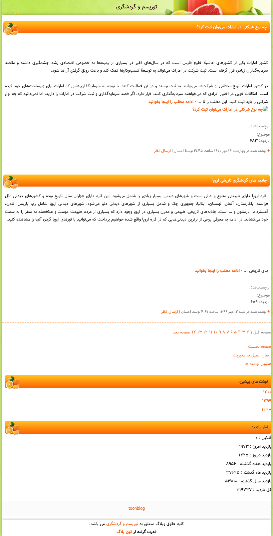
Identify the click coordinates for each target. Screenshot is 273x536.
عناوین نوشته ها (257, 364)
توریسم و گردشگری (136, 7)
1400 (267, 392)
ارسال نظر (162, 151)
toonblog (137, 508)
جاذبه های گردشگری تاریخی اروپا (239, 180)
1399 (266, 401)
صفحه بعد (181, 332)
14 (194, 332)
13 (199, 332)
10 (215, 332)
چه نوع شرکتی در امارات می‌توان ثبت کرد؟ (231, 27)
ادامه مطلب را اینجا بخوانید (170, 102)
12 (205, 332)
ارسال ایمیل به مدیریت (252, 355)
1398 (266, 409)
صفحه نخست (259, 346)
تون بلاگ (124, 532)
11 (210, 332)
